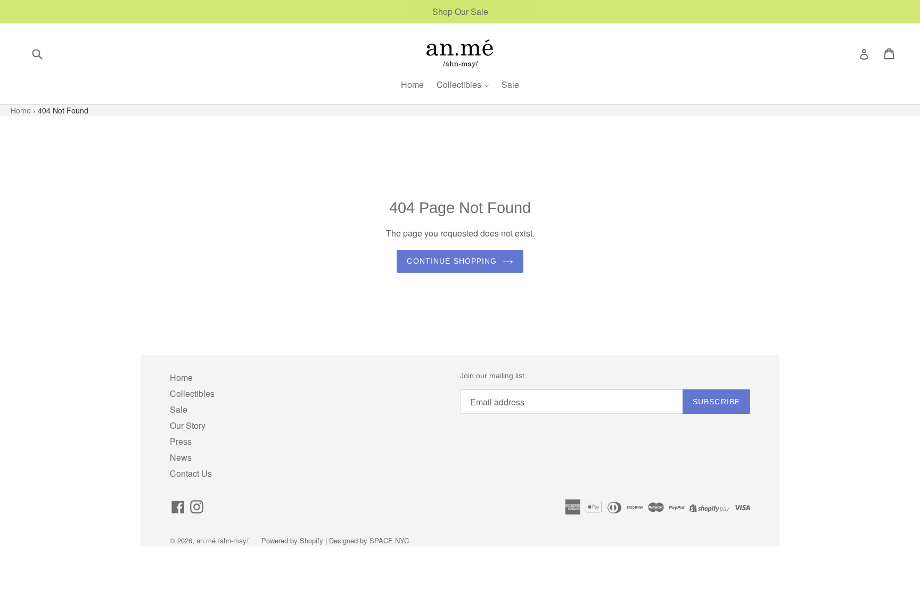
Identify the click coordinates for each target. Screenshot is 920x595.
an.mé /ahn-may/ (223, 540)
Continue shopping (452, 261)
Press (181, 441)
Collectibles (460, 84)
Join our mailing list (492, 375)
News (181, 457)
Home (412, 84)
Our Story (188, 425)
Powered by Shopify (292, 540)
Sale (510, 84)
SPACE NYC (389, 540)
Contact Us (191, 473)
